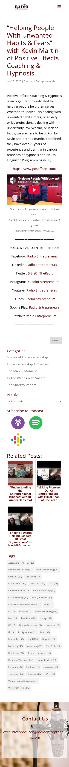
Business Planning (47, 569)
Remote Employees (39, 653)
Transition (35, 673)
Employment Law (19, 590)
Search (56, 340)
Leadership (16, 639)
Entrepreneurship (44, 590)
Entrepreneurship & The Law (28, 364)
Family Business (42, 597)
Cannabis (15, 576)
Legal (32, 639)
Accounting (16, 562)
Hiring (46, 618)
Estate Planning (18, 597)
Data (53, 583)
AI (30, 562)
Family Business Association (24, 604)
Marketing (15, 646)
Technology (16, 673)
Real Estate (16, 653)
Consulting (33, 576)
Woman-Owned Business (22, 680)
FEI (12, 611)
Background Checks (20, 569)
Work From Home (19, 687)
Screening (15, 666)
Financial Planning (46, 611)
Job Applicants (27, 632)
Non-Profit (53, 646)
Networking (34, 646)
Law (45, 632)
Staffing (33, 666)
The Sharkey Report (21, 385)
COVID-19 (37, 583)
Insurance (52, 625)
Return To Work (46, 660)
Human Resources (30, 625)
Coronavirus (17, 583)
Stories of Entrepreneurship (40, 81)
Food (13, 618)
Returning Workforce (20, 660)
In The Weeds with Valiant (26, 378)
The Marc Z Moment (22, 371)
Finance (25, 611)
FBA (48, 604)
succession (51, 666)
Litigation (49, 639)
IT (11, 632)
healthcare (28, 618)
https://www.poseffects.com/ (34, 169)
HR (12, 625)
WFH (50, 673)
